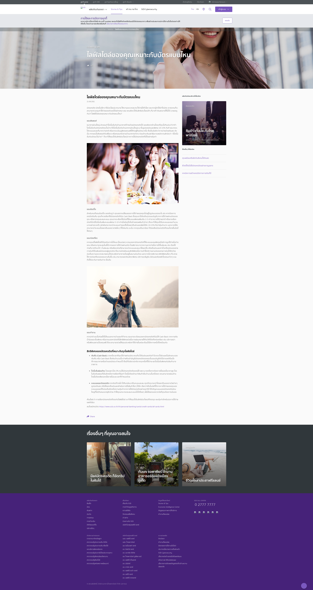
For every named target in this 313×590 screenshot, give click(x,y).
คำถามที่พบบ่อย (163, 514)
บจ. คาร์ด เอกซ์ (128, 567)
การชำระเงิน (91, 521)
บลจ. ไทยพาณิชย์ (129, 542)
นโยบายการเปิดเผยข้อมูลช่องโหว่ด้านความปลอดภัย (172, 565)
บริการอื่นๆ (90, 528)
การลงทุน (90, 517)
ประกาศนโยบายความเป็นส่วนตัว (169, 549)
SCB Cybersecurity (149, 9)
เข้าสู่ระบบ (222, 9)
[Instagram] (217, 512)
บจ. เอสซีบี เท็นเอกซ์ (129, 560)
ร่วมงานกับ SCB (128, 521)
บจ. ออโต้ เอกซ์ (128, 574)
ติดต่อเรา (161, 538)
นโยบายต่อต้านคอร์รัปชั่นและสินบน (169, 556)
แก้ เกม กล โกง (132, 9)
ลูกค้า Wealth (127, 2)
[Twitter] (213, 512)
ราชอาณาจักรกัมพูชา (94, 538)
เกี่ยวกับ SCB (127, 503)
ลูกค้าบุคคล (84, 2)
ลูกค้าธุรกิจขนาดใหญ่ (111, 2)
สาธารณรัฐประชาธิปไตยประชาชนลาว (99, 553)
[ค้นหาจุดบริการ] (203, 9)
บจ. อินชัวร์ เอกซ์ (128, 549)
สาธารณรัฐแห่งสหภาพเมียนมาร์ (98, 563)
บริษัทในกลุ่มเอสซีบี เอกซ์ (131, 525)
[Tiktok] (204, 512)
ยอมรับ (227, 20)
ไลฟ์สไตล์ (110, 29)
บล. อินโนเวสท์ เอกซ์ (129, 545)
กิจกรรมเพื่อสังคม (129, 514)
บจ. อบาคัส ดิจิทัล (129, 553)
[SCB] (83, 8)
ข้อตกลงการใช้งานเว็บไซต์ (167, 545)
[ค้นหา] (210, 9)
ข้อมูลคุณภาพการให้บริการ (167, 510)
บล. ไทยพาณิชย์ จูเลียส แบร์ (132, 556)
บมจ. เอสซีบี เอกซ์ (128, 538)
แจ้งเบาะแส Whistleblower (167, 560)
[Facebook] (195, 512)
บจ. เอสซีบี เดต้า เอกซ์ (130, 570)
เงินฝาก (89, 510)
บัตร (88, 507)
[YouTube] (208, 512)
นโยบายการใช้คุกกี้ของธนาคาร (117, 23)
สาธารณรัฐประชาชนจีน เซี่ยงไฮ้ (97, 545)
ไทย (192, 9)
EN (197, 9)
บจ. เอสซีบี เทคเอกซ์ (129, 578)
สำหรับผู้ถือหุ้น (187, 2)
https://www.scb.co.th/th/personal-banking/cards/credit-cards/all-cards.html (131, 406)
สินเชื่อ (89, 503)
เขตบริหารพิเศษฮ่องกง (94, 549)
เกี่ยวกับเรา (200, 2)
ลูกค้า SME (96, 2)
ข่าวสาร (125, 517)
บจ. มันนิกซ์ (126, 563)
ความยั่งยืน (126, 510)
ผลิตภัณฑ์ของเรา (96, 9)
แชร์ (91, 65)
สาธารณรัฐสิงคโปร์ (93, 560)
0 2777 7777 (205, 504)
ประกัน (89, 514)
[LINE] (200, 512)
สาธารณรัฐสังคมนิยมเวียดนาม (97, 556)
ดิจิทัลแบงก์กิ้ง (92, 525)
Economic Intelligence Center (169, 507)
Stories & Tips (116, 9)
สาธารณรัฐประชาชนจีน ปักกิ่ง (97, 542)
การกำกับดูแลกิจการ (130, 507)
